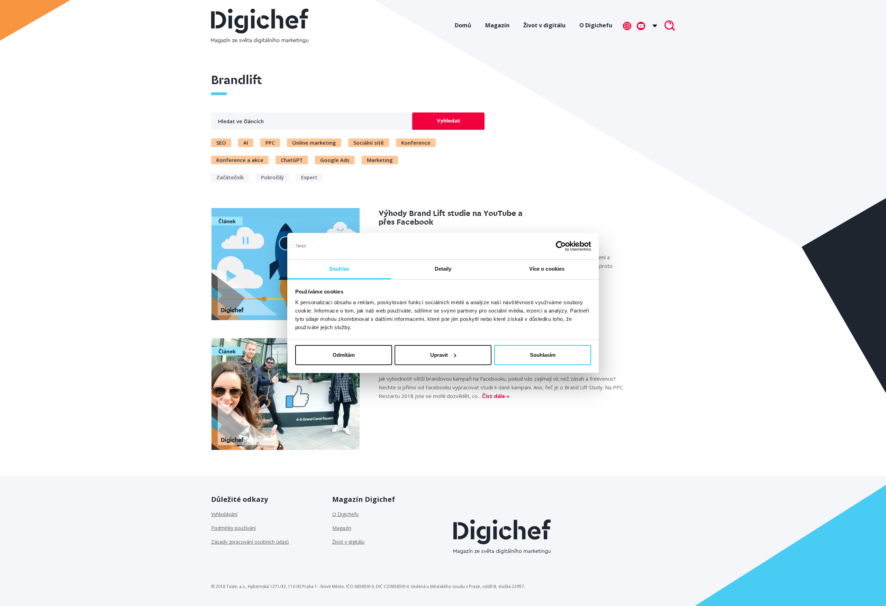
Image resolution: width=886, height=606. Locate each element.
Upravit (439, 355)
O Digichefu (595, 25)
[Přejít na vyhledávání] (669, 26)
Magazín (497, 25)
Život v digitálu (544, 25)
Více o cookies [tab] (546, 269)
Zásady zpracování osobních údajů (250, 542)
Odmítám (344, 355)
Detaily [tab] (443, 269)
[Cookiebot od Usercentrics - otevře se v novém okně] (561, 246)
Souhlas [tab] (339, 269)
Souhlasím (542, 355)
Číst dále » (495, 395)
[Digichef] (259, 26)
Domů (463, 25)
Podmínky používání (233, 528)
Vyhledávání (224, 514)
